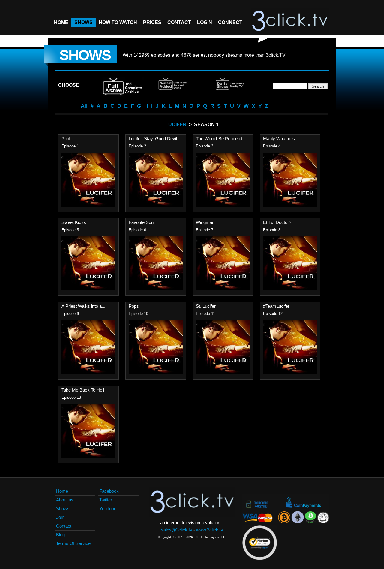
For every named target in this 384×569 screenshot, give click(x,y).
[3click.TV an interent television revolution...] (290, 21)
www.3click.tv (209, 529)
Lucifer (176, 124)
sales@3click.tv (176, 529)
